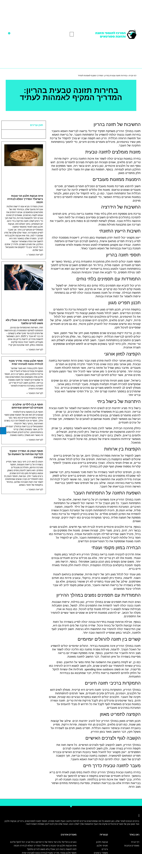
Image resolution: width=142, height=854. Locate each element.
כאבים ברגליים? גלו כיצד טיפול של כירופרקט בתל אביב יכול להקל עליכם (43, 842)
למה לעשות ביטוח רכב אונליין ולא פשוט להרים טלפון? (51, 849)
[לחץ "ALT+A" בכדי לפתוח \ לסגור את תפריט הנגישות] (3, 430)
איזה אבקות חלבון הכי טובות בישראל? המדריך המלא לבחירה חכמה (25, 199)
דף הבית (132, 75)
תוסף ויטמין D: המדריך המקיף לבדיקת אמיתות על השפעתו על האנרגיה (25, 454)
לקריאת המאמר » (34, 254)
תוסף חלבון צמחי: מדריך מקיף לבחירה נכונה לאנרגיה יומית (49, 853)
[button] (72, 34)
